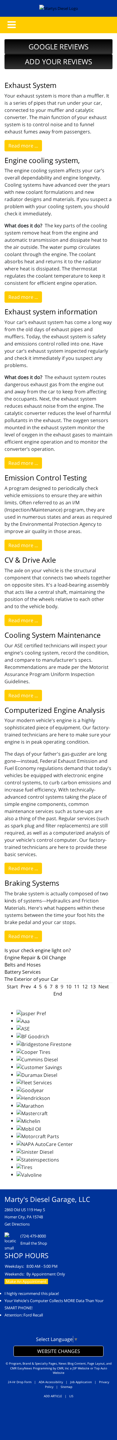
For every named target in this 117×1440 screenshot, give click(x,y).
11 (77, 986)
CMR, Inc (63, 1368)
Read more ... (23, 145)
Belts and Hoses (22, 964)
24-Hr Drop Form (20, 1382)
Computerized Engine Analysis (54, 710)
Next (103, 986)
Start (12, 986)
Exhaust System (30, 85)
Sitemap (66, 1387)
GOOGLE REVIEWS (58, 46)
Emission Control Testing (45, 477)
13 (93, 986)
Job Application (81, 1382)
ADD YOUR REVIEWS (58, 61)
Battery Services (22, 972)
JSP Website (81, 1368)
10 (68, 986)
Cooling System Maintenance (52, 635)
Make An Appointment (26, 1281)
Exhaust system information (51, 311)
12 (85, 986)
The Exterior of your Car (31, 979)
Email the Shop (33, 1243)
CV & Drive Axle (30, 560)
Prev (26, 986)
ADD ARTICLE (53, 1396)
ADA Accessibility (51, 1382)
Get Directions (17, 1224)
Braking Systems (31, 883)
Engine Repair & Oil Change (35, 957)
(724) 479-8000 (33, 1236)
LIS (71, 1396)
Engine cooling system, (42, 160)
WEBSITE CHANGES (58, 1351)
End (57, 993)
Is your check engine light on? (37, 950)
